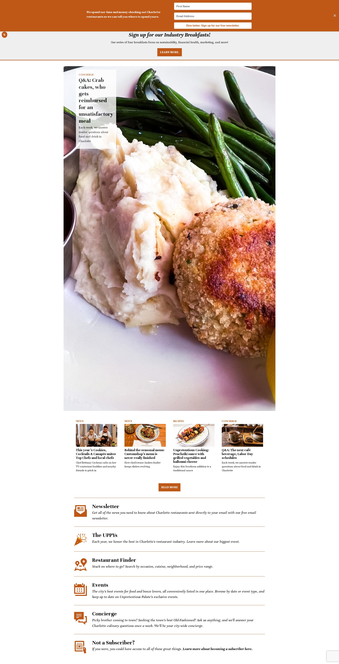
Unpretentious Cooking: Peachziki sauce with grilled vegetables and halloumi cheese (191, 456)
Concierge (86, 74)
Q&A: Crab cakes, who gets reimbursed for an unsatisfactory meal (169, 238)
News (80, 421)
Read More (169, 487)
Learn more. (169, 52)
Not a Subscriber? (113, 642)
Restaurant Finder (114, 560)
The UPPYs (104, 535)
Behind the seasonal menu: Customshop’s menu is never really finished (144, 454)
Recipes (178, 421)
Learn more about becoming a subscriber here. (217, 649)
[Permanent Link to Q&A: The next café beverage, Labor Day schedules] (242, 435)
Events (100, 585)
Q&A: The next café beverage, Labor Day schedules (237, 454)
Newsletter (105, 506)
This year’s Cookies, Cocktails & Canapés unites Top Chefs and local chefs (96, 454)
